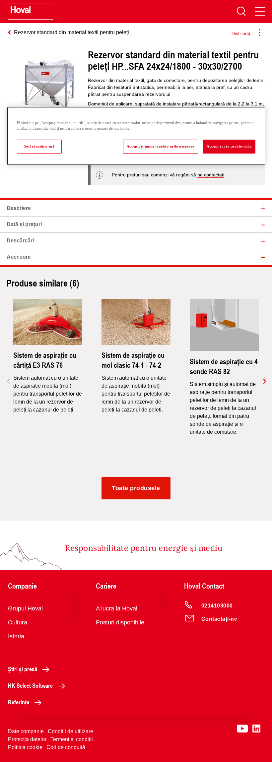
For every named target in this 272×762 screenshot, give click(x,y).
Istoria (16, 636)
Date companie (26, 731)
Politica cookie (25, 747)
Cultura (17, 622)
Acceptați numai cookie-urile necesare (160, 146)
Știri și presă (22, 669)
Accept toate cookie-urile (229, 146)
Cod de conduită (65, 747)
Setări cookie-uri (39, 146)
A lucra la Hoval (116, 608)
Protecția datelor (27, 739)
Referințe (18, 702)
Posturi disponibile (120, 622)
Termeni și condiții (71, 739)
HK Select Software (30, 685)
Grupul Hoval (25, 608)
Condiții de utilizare (70, 731)
